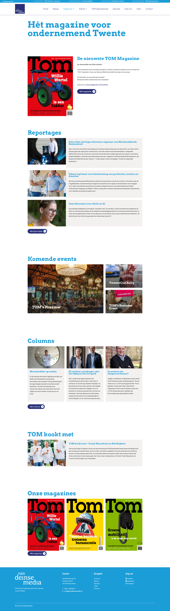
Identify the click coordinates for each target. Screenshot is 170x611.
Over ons (128, 9)
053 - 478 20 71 (69, 589)
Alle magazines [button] (86, 91)
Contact (149, 9)
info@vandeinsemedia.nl (73, 591)
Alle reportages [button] (36, 231)
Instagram (130, 583)
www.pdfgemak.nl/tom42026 (97, 85)
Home (45, 9)
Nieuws (56, 9)
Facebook (130, 581)
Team (138, 9)
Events (82, 9)
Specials (116, 9)
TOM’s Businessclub (100, 9)
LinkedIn (130, 578)
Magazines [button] (67, 9)
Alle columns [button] (35, 406)
